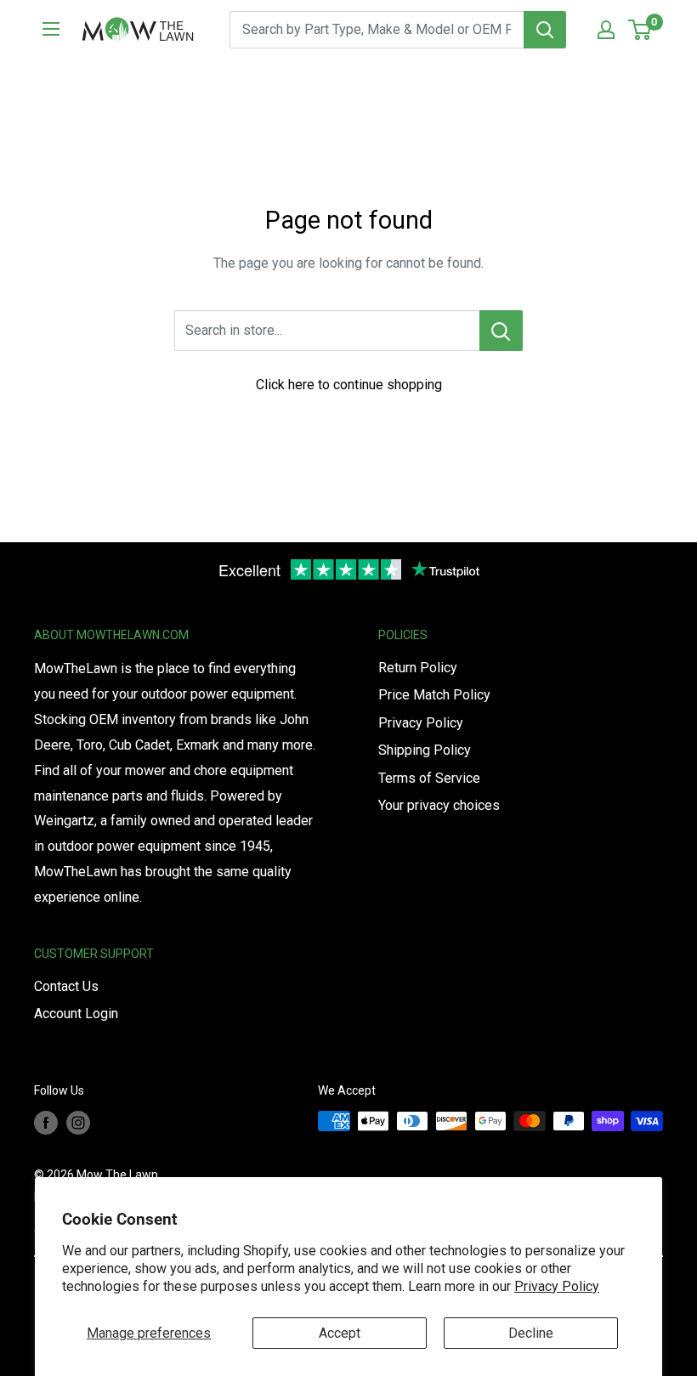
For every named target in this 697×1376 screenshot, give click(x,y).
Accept (339, 1333)
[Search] (545, 29)
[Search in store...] (501, 330)
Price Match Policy (434, 695)
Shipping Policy (424, 750)
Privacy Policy (556, 1286)
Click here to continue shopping (349, 385)
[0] (640, 30)
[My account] (606, 29)
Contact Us (66, 986)
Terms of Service (429, 778)
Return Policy (417, 668)
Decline (530, 1333)
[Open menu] (51, 29)
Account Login (76, 1013)
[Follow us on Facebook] (46, 1123)
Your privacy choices (439, 805)
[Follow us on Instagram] (78, 1123)
